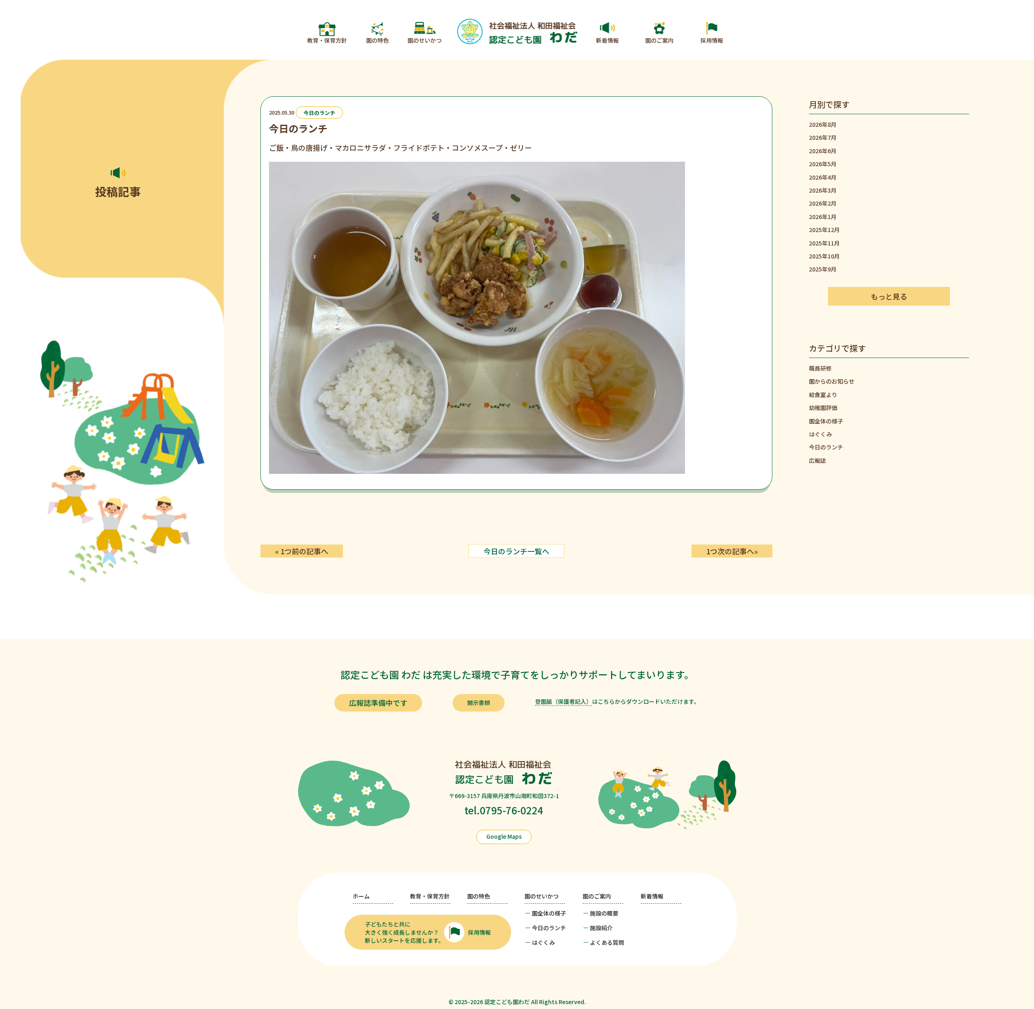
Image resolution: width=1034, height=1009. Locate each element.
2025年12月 (824, 230)
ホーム (361, 896)
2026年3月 (823, 190)
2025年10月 (824, 256)
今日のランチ (319, 112)
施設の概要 (604, 913)
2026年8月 (823, 124)
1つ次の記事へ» (732, 551)
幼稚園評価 (823, 408)
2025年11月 (824, 243)
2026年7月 (823, 137)
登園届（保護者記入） (563, 701)
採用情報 (711, 40)
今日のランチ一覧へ (516, 551)
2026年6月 (823, 151)
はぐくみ (820, 434)
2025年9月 (823, 269)
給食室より (823, 395)
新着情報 (607, 40)
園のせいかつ (425, 40)
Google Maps (504, 836)
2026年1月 (823, 217)
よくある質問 (607, 942)
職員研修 (820, 368)
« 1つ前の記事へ (301, 551)
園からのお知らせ (831, 381)
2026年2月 (823, 203)
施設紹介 (601, 928)
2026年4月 (823, 177)
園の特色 (377, 40)
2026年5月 (823, 164)
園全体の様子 (826, 421)
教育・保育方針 (327, 40)
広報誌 (817, 460)
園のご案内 (659, 40)
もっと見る (889, 296)
